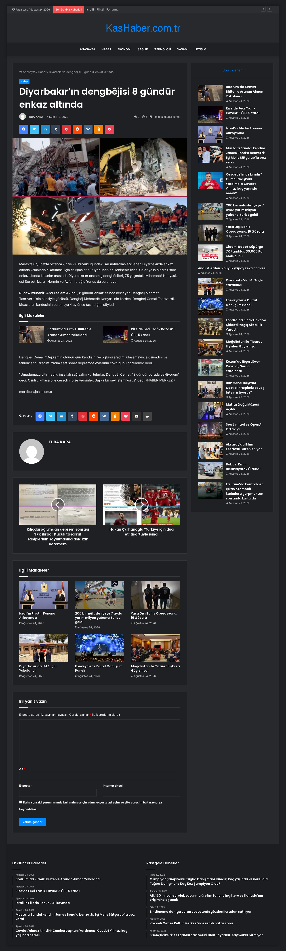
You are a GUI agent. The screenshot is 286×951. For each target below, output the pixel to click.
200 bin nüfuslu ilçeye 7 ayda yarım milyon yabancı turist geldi (98, 617)
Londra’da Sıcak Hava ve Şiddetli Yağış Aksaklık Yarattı (246, 325)
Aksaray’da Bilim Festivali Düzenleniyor (244, 446)
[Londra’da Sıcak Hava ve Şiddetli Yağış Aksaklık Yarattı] (210, 326)
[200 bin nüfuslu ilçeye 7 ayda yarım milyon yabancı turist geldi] (99, 595)
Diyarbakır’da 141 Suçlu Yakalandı (38, 668)
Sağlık (143, 49)
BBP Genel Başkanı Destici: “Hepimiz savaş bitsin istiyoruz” (245, 388)
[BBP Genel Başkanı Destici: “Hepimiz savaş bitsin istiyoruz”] (210, 389)
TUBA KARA (35, 116)
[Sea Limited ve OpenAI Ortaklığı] (210, 430)
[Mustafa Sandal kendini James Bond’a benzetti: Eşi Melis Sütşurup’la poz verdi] (210, 154)
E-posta (26, 785)
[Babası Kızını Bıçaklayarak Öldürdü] (210, 470)
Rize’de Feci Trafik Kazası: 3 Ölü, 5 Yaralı (243, 110)
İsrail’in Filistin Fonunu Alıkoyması (109, 9)
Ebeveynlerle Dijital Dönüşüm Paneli (98, 668)
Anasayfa (87, 49)
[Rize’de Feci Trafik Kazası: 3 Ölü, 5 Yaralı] (115, 334)
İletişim (200, 49)
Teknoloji (162, 49)
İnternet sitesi (113, 785)
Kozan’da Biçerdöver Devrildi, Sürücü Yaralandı (243, 366)
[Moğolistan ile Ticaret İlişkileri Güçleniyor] (155, 648)
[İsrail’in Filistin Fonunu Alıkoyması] (43, 595)
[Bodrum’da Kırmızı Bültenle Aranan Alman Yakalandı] (31, 334)
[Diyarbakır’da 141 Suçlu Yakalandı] (43, 648)
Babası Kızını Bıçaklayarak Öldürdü (243, 466)
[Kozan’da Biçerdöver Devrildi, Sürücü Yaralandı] (210, 367)
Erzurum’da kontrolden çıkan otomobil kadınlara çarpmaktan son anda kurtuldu (244, 491)
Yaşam (182, 49)
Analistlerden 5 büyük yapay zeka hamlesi (232, 268)
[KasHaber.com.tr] (143, 28)
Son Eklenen (232, 70)
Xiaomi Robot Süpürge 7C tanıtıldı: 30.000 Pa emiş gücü (244, 251)
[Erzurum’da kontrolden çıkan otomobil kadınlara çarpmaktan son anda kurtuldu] (210, 490)
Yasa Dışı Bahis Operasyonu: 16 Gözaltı (154, 615)
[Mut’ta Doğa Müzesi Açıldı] (210, 410)
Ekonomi (124, 49)
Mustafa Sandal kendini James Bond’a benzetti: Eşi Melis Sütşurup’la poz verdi (246, 155)
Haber (106, 49)
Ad (22, 769)
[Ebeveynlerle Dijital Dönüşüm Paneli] (99, 648)
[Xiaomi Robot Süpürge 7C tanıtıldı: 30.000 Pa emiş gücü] (210, 252)
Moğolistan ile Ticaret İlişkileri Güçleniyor (155, 668)
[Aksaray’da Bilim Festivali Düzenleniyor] (210, 450)
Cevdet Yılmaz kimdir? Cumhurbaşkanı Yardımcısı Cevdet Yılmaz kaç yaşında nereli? (244, 183)
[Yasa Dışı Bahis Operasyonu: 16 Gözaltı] (155, 595)
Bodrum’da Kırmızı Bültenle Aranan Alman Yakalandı (244, 92)
